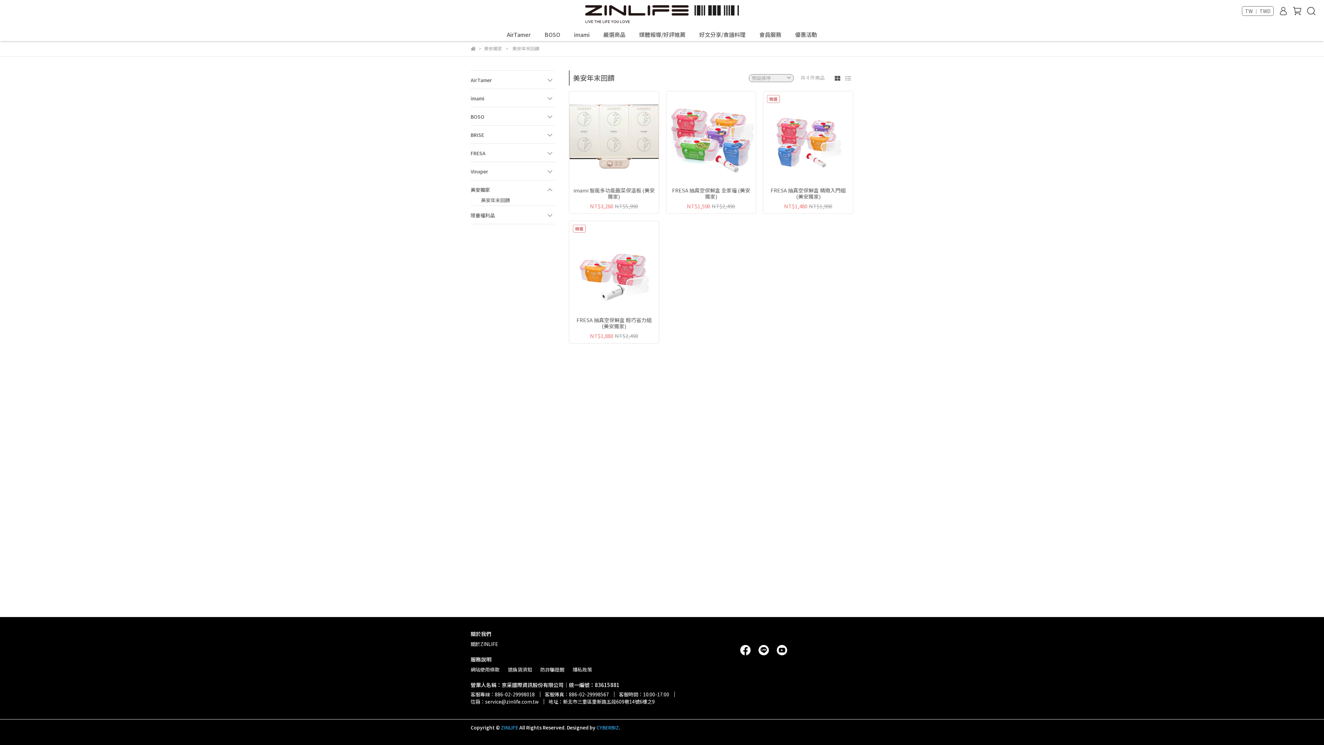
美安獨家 (480, 189)
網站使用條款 (485, 669)
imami (582, 34)
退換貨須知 (520, 669)
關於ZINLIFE (484, 643)
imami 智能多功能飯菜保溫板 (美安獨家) (614, 193)
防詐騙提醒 (552, 669)
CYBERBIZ (607, 727)
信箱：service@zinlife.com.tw (505, 701)
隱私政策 (582, 669)
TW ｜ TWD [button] (1258, 11)
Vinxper (479, 171)
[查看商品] (604, 136)
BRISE (477, 134)
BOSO (552, 34)
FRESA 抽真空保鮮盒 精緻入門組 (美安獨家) (808, 193)
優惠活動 (806, 34)
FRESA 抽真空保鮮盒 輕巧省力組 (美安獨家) (614, 323)
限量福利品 (483, 215)
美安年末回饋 (495, 200)
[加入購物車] (624, 136)
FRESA (478, 153)
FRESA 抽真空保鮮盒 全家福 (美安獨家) (711, 193)
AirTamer (519, 34)
